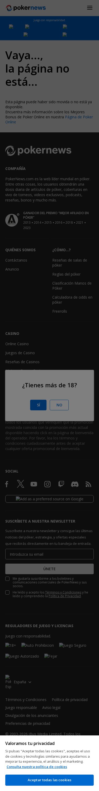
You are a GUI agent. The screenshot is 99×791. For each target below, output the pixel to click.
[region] (49, 763)
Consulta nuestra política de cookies (37, 766)
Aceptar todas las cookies (49, 779)
